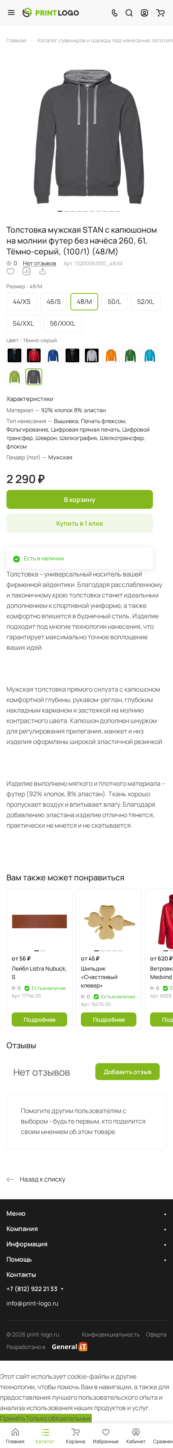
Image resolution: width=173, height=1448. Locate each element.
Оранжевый (111, 355)
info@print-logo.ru (32, 1303)
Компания (22, 1228)
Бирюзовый (150, 355)
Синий (53, 355)
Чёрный (72, 355)
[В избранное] (10, 271)
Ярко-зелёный (14, 377)
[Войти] (144, 12)
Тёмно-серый (34, 377)
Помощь (19, 1259)
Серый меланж (92, 355)
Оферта (156, 1334)
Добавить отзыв (127, 1072)
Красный (34, 355)
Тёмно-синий (14, 355)
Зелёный (130, 355)
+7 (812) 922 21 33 (32, 1289)
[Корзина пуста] (160, 12)
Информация (26, 1243)
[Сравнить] (27, 271)
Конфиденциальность (111, 1334)
